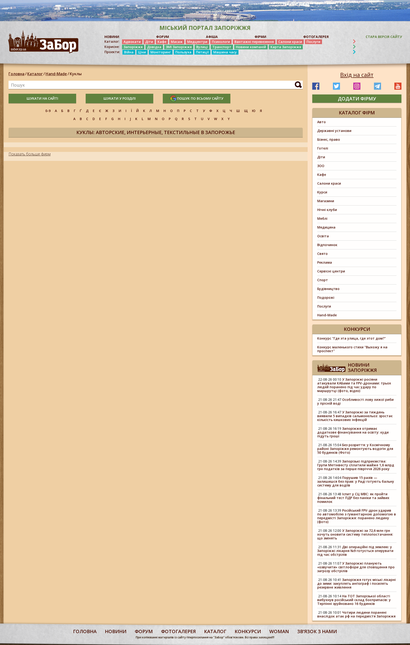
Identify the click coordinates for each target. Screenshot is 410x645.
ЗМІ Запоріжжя (179, 47)
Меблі (322, 218)
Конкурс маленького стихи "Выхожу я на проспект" (352, 349)
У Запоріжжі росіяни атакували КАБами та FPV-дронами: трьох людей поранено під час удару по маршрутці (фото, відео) (354, 385)
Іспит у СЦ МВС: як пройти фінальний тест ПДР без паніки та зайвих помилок (353, 498)
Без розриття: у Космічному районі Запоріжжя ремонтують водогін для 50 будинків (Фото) (355, 449)
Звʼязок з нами (317, 631)
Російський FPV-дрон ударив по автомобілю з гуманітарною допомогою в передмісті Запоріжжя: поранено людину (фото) (356, 516)
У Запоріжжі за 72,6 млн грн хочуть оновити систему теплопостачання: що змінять (355, 534)
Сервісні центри (331, 271)
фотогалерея (178, 631)
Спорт (322, 280)
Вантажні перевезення (254, 41)
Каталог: (112, 41)
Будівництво (328, 288)
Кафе (162, 41)
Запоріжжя (133, 47)
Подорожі (325, 297)
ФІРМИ (260, 36)
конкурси (248, 631)
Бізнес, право (328, 139)
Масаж (177, 41)
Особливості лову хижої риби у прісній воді (355, 401)
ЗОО (320, 166)
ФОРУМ (162, 36)
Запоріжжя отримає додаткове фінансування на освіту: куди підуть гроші (353, 432)
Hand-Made (56, 74)
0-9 (48, 110)
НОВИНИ (111, 36)
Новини (115, 631)
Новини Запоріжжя (362, 367)
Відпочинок (327, 245)
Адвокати (132, 41)
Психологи (221, 41)
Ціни (142, 52)
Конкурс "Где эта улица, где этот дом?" (351, 338)
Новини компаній (251, 47)
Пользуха (183, 52)
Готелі (322, 148)
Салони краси (290, 41)
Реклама (324, 262)
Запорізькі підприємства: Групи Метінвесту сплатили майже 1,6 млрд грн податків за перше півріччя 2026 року (355, 465)
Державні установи (334, 130)
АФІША (212, 36)
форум (144, 631)
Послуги (313, 41)
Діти (149, 41)
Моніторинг (160, 52)
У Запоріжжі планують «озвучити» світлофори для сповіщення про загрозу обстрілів (356, 567)
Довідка (154, 47)
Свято (322, 253)
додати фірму (357, 98)
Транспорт (221, 47)
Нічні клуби (327, 209)
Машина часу (225, 52)
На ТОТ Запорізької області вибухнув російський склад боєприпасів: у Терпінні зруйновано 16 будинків (354, 600)
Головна (16, 74)
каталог (215, 631)
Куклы (76, 74)
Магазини (325, 201)
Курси (322, 192)
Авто (321, 122)
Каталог (35, 74)
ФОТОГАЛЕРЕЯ (316, 36)
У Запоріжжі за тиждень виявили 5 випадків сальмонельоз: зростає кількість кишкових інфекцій (355, 416)
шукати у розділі (119, 98)
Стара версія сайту (384, 36)
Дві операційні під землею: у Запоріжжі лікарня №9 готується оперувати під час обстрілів (355, 551)
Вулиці (202, 47)
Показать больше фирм (30, 154)
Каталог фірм (357, 112)
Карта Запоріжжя (285, 47)
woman (279, 631)
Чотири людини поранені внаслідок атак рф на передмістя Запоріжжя (356, 614)
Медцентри (197, 41)
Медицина (326, 227)
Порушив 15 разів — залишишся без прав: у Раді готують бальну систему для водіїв (355, 481)
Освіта (323, 236)
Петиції (202, 52)
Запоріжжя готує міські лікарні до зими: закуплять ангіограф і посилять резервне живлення (356, 583)
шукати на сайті (42, 98)
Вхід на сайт (356, 75)
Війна (129, 52)
